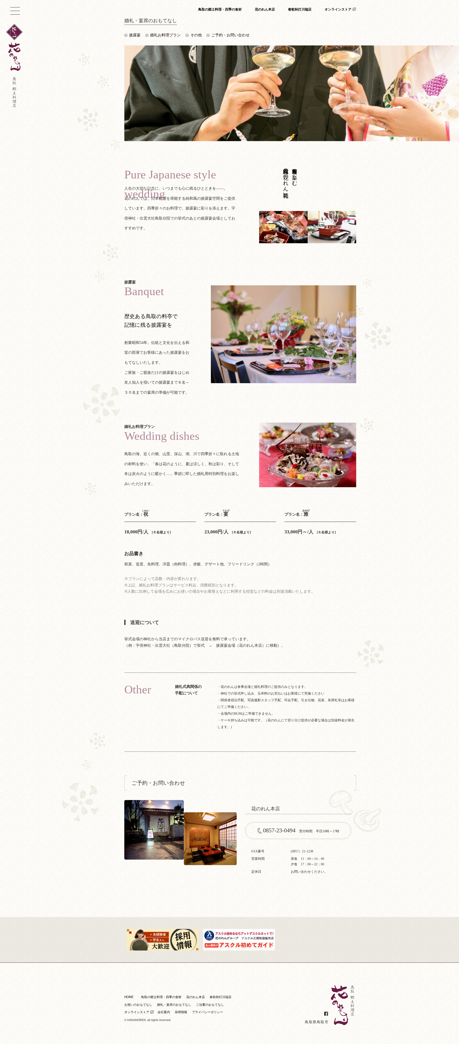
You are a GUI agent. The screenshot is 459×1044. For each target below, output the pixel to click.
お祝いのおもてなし (138, 1004)
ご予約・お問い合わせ (230, 35)
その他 (196, 35)
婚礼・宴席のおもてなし (174, 1004)
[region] (240, 522)
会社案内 (164, 1012)
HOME (129, 997)
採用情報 (181, 1012)
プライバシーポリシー (207, 1012)
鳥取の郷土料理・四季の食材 (220, 9)
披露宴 (135, 35)
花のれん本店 (265, 9)
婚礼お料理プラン (165, 35)
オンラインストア (338, 9)
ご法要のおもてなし (210, 1004)
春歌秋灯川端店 (299, 9)
